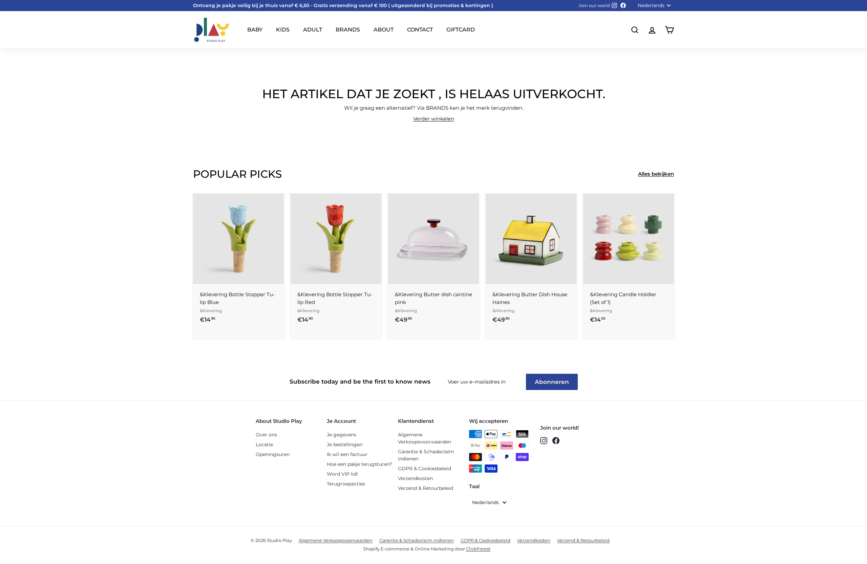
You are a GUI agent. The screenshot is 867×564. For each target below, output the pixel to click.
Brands (348, 29)
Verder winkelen (433, 118)
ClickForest (478, 548)
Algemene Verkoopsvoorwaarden (424, 438)
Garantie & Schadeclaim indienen (426, 455)
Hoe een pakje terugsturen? (359, 464)
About (384, 29)
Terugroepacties (346, 484)
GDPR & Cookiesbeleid (424, 468)
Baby (254, 29)
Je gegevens (341, 435)
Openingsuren (273, 454)
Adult (312, 29)
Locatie (264, 444)
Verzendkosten (415, 478)
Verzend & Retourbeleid (425, 488)
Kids (283, 29)
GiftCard (460, 29)
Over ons (266, 435)
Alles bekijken (656, 174)
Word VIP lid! (342, 474)
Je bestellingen (344, 444)
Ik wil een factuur (347, 454)
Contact (420, 29)
